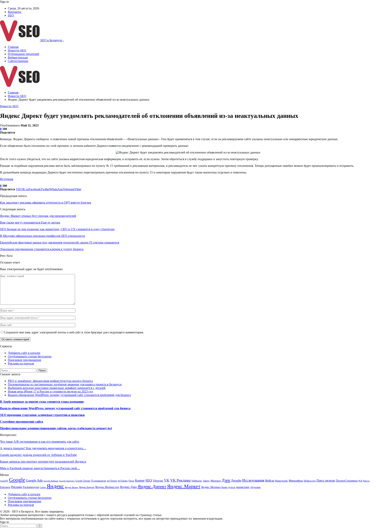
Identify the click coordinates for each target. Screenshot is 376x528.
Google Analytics (67, 481)
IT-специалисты (98, 480)
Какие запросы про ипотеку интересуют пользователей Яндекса (43, 461)
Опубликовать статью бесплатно (30, 356)
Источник (6, 179)
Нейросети (310, 480)
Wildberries (196, 480)
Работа (366, 481)
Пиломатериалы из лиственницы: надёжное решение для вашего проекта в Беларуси (65, 384)
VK (166, 480)
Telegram (158, 480)
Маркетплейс (281, 481)
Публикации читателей (23, 54)
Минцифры (296, 480)
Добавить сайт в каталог (24, 353)
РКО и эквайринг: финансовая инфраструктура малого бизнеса (50, 381)
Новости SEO (17, 50)
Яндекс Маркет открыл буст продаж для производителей (38, 216)
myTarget (112, 480)
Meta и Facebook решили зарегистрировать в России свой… (40, 468)
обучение (255, 487)
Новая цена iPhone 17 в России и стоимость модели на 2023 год (50, 391)
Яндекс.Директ (152, 486)
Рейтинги (5, 487)
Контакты (14, 12)
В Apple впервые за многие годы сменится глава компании (42, 401)
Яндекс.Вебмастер (107, 487)
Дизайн (236, 480)
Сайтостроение (18, 61)
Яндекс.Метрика (211, 487)
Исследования (253, 480)
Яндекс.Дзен (128, 487)
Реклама (16, 487)
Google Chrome (82, 481)
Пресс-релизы (325, 480)
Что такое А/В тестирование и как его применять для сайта (39, 441)
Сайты (43, 487)
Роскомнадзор (31, 487)
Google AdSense (50, 481)
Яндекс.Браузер (86, 487)
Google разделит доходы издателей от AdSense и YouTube (38, 455)
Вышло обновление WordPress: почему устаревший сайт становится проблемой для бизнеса (69, 395)
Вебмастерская (18, 57)
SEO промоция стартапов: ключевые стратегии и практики (42, 415)
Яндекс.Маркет (183, 486)
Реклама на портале (21, 363)
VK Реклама (180, 480)
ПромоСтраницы (347, 480)
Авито (206, 480)
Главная (13, 47)
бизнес (224, 487)
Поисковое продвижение (24, 360)
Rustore (140, 480)
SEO (11, 15)
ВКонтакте (216, 481)
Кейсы (269, 480)
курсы (232, 487)
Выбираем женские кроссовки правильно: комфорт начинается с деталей (57, 388)
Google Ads (34, 480)
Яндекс (55, 486)
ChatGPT (4, 481)
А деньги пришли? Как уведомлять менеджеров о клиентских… (43, 448)
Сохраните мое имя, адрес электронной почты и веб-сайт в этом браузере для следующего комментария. (74, 332)
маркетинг (242, 487)
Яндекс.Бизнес (71, 487)
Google (17, 480)
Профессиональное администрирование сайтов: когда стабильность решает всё (56, 428)
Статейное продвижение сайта (21, 421)
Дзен (226, 480)
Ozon (131, 480)
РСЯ (360, 481)
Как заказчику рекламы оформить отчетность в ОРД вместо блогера (45, 202)
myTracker (123, 480)
